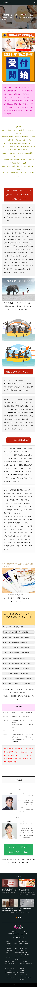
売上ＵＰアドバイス (12, 892)
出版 (29, 912)
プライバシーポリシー (24, 974)
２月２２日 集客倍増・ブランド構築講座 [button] (16, 632)
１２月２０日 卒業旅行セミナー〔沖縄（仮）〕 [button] (18, 683)
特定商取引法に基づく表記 (25, 977)
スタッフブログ (8, 970)
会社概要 (22, 968)
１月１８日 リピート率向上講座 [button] (14, 627)
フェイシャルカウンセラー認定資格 (23, 954)
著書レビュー (9, 948)
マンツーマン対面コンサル (22, 941)
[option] (19, 897)
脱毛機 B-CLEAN (10, 961)
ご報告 (27, 894)
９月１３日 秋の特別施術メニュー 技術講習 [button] (17, 668)
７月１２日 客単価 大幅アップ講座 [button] (15, 658)
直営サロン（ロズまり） (9, 968)
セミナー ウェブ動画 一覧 (20, 950)
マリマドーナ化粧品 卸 (9, 963)
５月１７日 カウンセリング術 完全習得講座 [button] (17, 647)
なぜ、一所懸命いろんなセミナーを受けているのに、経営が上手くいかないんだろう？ (18, 195)
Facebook (8, 954)
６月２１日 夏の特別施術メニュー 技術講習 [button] (17, 652)
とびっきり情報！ (11, 912)
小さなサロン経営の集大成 (18, 440)
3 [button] (20, 917)
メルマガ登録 (9, 950)
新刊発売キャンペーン (10, 943)
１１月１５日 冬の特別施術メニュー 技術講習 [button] (18, 678)
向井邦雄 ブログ (10, 957)
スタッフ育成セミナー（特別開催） (22, 943)
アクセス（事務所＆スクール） (11, 977)
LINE (7, 952)
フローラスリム (8, 965)
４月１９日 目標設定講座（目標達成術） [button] (16, 642)
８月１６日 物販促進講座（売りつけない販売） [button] (18, 663)
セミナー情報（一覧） (19, 945)
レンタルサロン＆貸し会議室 (10, 974)
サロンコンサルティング (25, 965)
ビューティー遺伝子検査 (20, 957)
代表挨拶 (22, 970)
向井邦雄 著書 (9, 945)
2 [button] (18, 917)
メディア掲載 (24, 961)
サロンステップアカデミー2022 (21, 948)
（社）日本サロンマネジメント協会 (12, 972)
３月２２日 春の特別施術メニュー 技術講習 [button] (17, 637)
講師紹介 (22, 972)
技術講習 (16, 959)
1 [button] (16, 917)
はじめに (8, 941)
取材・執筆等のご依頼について (26, 963)
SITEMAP (22, 979)
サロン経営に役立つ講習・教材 (21, 952)
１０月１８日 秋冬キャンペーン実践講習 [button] (16, 673)
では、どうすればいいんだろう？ (18, 372)
